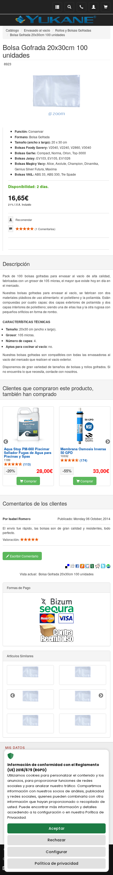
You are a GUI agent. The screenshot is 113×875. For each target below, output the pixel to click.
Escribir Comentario (23, 556)
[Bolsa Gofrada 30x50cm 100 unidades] (30, 696)
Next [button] (107, 441)
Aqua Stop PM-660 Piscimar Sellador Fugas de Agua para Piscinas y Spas (27, 452)
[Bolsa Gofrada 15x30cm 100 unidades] (82, 720)
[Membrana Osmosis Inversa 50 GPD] (85, 426)
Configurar (56, 851)
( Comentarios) (44, 229)
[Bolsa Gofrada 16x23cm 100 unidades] (30, 720)
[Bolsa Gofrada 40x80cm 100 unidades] (82, 696)
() (26, 464)
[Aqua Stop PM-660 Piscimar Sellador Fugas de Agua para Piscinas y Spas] (28, 426)
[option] (28, 446)
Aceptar (57, 828)
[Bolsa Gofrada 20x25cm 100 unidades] (82, 671)
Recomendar (24, 219)
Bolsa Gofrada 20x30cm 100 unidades (66, 574)
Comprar (30, 481)
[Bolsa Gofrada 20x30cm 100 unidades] (56, 95)
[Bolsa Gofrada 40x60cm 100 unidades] (30, 671)
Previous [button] (5, 441)
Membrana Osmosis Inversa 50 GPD (83, 450)
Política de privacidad (56, 863)
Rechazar (57, 840)
